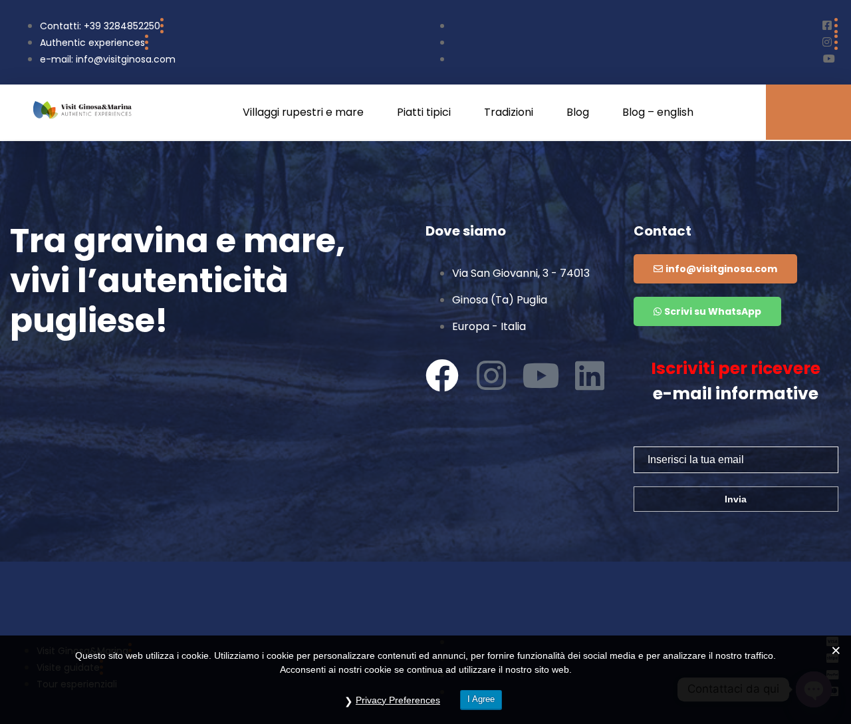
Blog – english (657, 112)
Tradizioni (508, 112)
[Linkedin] (589, 375)
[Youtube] (540, 375)
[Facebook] (442, 375)
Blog (577, 112)
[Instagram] (491, 375)
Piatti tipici (424, 112)
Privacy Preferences (398, 700)
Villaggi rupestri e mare (303, 112)
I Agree (481, 699)
